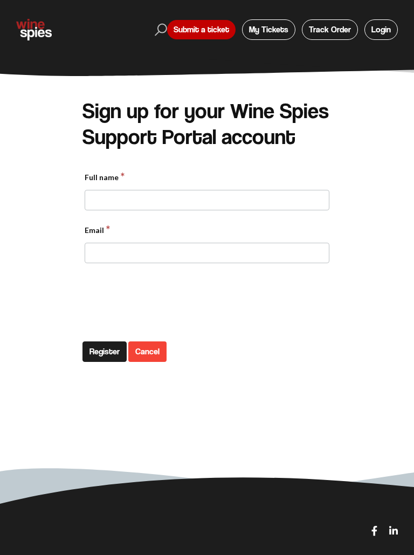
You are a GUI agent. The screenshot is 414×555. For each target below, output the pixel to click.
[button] (159, 30)
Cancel (147, 351)
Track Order (330, 29)
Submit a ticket (201, 29)
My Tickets (268, 29)
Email (94, 230)
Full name (102, 177)
